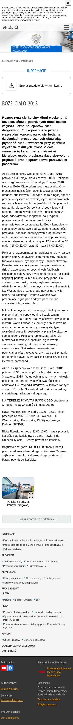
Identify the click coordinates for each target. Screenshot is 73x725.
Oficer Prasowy (11, 639)
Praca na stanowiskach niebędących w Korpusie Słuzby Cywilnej (34, 626)
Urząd (5, 593)
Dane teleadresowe (35, 639)
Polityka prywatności (47, 704)
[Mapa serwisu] (11, 27)
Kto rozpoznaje (34, 578)
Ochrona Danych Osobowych (18, 646)
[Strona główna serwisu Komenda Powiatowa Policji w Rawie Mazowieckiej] (5, 27)
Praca (5, 606)
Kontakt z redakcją (9, 689)
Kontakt (7, 633)
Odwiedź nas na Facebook (10, 668)
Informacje (27, 60)
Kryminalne (9, 572)
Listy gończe (53, 578)
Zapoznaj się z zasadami (49, 699)
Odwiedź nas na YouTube (4, 668)
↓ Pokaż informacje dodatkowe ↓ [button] (36, 519)
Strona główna (10, 60)
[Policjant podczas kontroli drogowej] (18, 488)
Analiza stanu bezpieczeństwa (42, 561)
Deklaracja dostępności (12, 700)
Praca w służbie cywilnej (16, 612)
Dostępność (9, 650)
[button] (66, 28)
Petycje (7, 599)
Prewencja (8, 555)
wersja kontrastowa (10, 717)
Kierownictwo (10, 540)
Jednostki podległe (31, 540)
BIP (38, 599)
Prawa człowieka (55, 540)
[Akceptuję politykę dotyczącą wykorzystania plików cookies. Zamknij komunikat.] (68, 3)
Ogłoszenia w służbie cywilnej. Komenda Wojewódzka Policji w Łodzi (33, 618)
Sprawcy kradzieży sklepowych (20, 582)
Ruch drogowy (10, 588)
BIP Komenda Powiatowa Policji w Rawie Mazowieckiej (59, 672)
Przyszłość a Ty (37, 565)
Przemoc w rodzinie (14, 565)
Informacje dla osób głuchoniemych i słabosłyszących (33, 544)
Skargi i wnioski (23, 599)
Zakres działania (12, 549)
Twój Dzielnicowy (12, 561)
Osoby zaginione (12, 578)
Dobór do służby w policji (47, 612)
